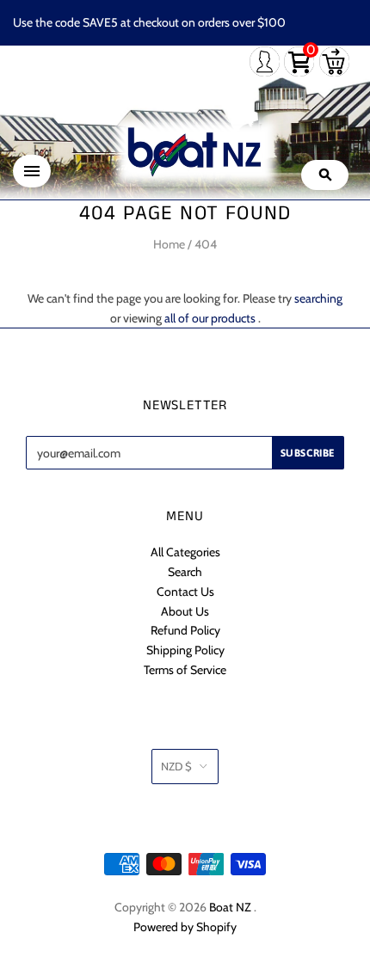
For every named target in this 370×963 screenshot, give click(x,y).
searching (318, 298)
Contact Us (185, 591)
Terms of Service (185, 670)
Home (169, 244)
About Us (185, 611)
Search (185, 572)
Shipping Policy (185, 650)
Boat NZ (230, 907)
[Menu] (32, 171)
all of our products (210, 318)
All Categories (185, 552)
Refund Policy (185, 630)
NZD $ (176, 766)
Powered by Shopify (185, 927)
